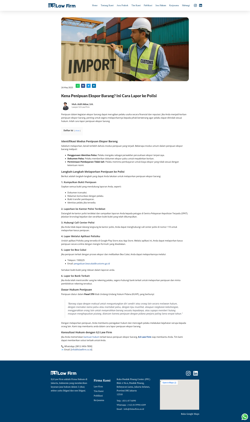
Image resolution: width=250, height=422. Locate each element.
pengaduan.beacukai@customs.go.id (92, 263)
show (77, 130)
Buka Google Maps (190, 413)
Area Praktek (122, 5)
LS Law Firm (145, 336)
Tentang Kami (107, 5)
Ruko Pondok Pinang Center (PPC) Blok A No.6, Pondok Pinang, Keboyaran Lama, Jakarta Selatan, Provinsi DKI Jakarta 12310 (133, 387)
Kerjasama (174, 5)
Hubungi (186, 5)
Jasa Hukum (160, 5)
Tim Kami (136, 5)
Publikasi (148, 5)
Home (95, 5)
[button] (78, 86)
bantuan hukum (91, 336)
